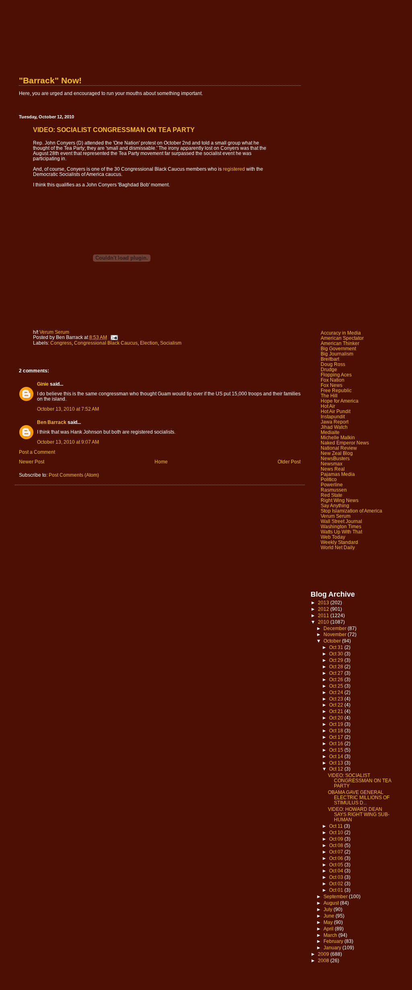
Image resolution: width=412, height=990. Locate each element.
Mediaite (330, 432)
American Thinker (340, 343)
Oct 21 (336, 711)
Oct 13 (336, 762)
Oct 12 (336, 768)
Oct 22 (336, 704)
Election (149, 342)
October (332, 640)
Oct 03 (336, 877)
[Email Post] (113, 337)
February (333, 941)
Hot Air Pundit (335, 411)
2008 (324, 960)
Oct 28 (336, 666)
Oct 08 (336, 845)
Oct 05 (336, 864)
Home (161, 461)
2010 (324, 621)
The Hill (329, 395)
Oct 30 (336, 653)
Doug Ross (333, 364)
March (330, 935)
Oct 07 (336, 851)
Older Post (289, 461)
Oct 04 (336, 870)
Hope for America (339, 400)
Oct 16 (336, 743)
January (332, 947)
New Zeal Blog (337, 453)
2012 (324, 609)
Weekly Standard (339, 542)
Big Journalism (337, 353)
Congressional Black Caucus (106, 342)
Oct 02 (336, 883)
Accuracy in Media (341, 332)
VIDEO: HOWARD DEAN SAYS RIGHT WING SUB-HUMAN (358, 814)
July (328, 909)
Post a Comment (37, 452)
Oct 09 (336, 838)
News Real (333, 468)
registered (234, 169)
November (335, 634)
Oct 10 (336, 832)
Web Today (333, 536)
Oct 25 (336, 685)
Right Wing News (339, 500)
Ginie (43, 383)
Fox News (331, 385)
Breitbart (330, 359)
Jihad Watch (334, 427)
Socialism (170, 342)
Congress (61, 342)
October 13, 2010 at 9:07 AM (68, 441)
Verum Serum (54, 332)
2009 (324, 954)
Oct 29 (336, 660)
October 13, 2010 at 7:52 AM (68, 408)
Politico (329, 479)
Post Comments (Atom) (74, 474)
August (331, 902)
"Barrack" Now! (50, 80)
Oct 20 (336, 717)
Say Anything (335, 505)
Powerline (332, 484)
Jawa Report (334, 421)
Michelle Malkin (338, 437)
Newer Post (31, 461)
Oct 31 (336, 647)
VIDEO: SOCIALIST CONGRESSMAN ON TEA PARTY (359, 780)
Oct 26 (336, 679)
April (329, 928)
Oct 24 (336, 692)
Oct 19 (336, 724)
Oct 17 (336, 737)
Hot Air (328, 406)
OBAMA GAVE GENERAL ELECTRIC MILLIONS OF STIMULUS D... (358, 797)
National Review (339, 448)
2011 (324, 615)
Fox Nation (332, 379)
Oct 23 (336, 698)
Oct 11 (336, 826)
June (329, 915)
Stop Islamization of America (351, 510)
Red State (331, 495)
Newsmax (331, 463)
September (336, 896)
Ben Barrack (51, 422)
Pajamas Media (338, 474)
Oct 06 (336, 858)
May (328, 922)
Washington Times (341, 526)
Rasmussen (334, 489)
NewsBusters (335, 458)
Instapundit (333, 416)
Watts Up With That (341, 531)
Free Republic (336, 390)
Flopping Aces (336, 374)
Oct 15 (336, 749)
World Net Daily (338, 547)
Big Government (338, 348)
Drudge (329, 369)
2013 (324, 602)
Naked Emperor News (345, 442)
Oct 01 (336, 890)
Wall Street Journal (341, 521)
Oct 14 (336, 756)
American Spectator (342, 338)
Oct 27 (336, 673)
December (335, 628)
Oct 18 (336, 730)
